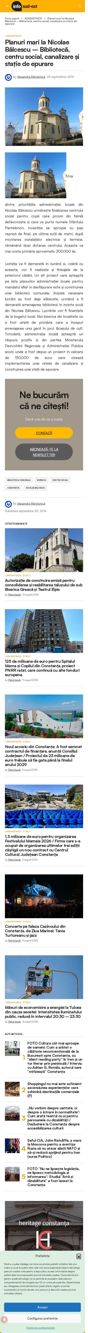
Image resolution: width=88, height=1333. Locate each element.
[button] (79, 1256)
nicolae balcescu (35, 488)
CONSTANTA (13, 488)
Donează (44, 433)
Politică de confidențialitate (40, 1327)
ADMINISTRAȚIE (33, 18)
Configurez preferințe (42, 1318)
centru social (60, 480)
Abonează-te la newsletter (44, 452)
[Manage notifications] (4, 1319)
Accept (42, 1307)
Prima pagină (12, 18)
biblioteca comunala (18, 480)
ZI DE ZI (26, 576)
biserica (41, 480)
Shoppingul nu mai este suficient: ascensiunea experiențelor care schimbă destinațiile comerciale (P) (54, 1090)
